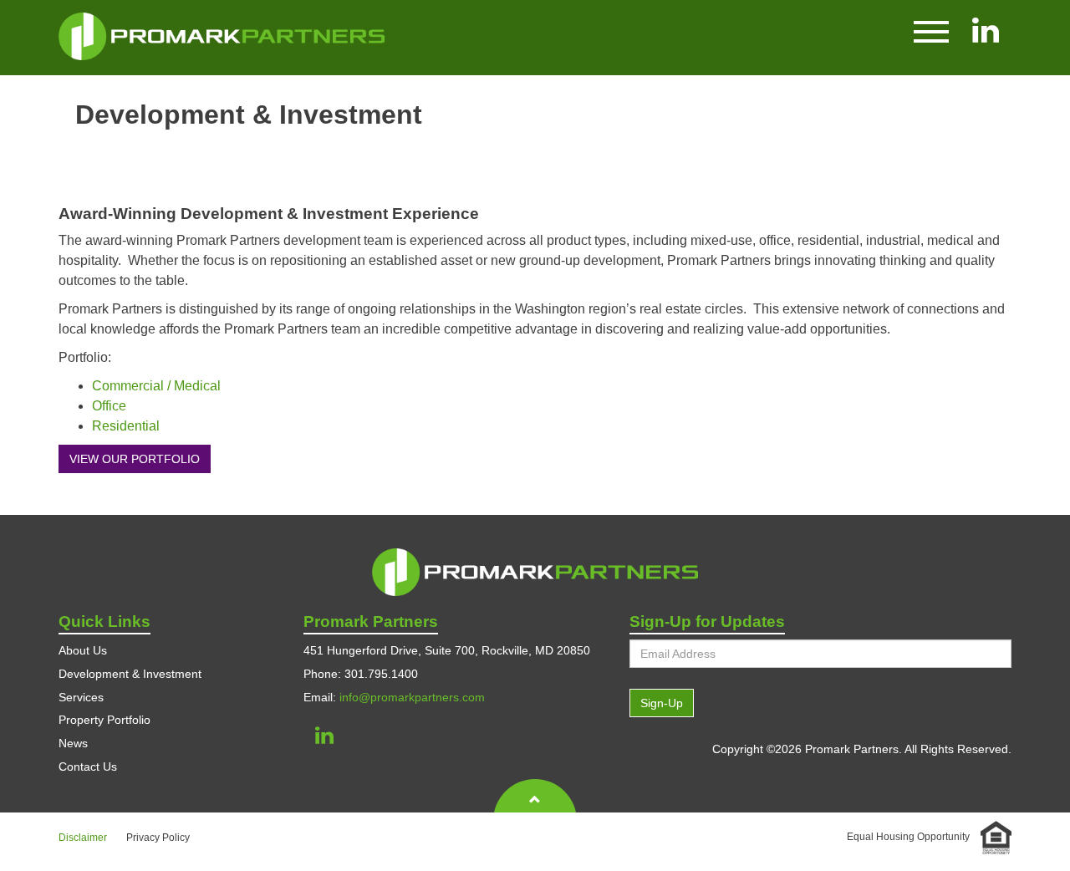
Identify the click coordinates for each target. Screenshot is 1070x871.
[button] (931, 30)
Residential (126, 426)
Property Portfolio (104, 719)
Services (81, 697)
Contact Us (88, 766)
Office (109, 406)
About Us (83, 650)
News (73, 743)
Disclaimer (83, 837)
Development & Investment (130, 673)
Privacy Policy (158, 837)
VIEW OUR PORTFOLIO (134, 459)
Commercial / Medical (156, 386)
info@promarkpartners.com (412, 697)
